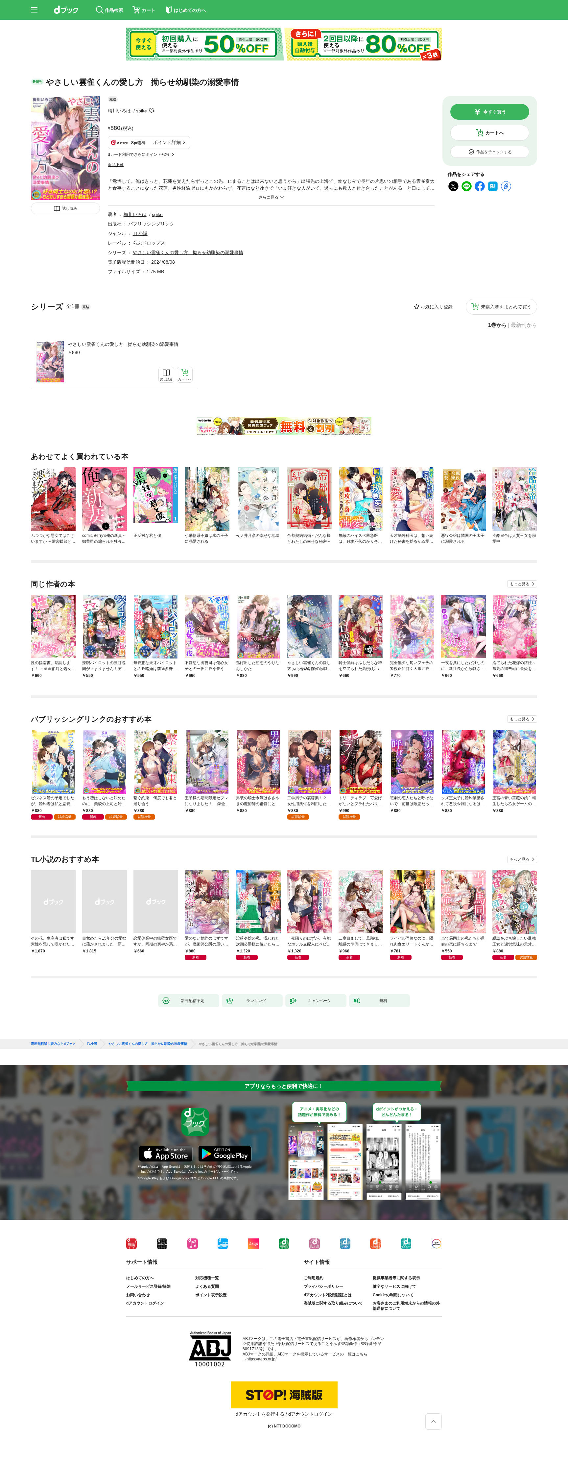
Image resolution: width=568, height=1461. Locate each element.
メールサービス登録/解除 (148, 1286)
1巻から (497, 325)
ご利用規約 (313, 1278)
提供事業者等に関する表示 (396, 1278)
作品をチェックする (494, 152)
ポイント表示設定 (211, 1295)
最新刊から (524, 325)
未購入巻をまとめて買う (506, 306)
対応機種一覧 (207, 1278)
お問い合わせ (138, 1295)
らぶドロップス (149, 243)
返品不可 (116, 164)
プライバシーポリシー (323, 1286)
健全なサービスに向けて (394, 1286)
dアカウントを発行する (260, 1414)
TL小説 (140, 233)
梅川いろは (119, 110)
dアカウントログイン (145, 1303)
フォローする (151, 111)
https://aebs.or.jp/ (261, 1359)
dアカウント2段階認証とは (328, 1295)
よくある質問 (207, 1286)
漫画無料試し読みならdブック (53, 1043)
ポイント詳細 (167, 142)
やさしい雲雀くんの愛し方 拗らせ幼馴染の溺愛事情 (123, 344)
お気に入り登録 (436, 306)
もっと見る (520, 584)
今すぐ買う (494, 111)
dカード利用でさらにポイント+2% (139, 154)
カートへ (494, 132)
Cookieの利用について (393, 1295)
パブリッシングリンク (151, 224)
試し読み (70, 208)
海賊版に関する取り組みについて (333, 1303)
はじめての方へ (140, 1278)
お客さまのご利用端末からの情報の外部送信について (406, 1306)
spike (141, 110)
